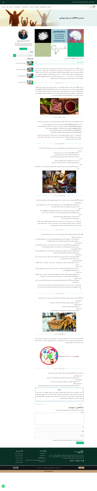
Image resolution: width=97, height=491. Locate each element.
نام (83, 426)
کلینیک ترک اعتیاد (65, 76)
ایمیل (82, 431)
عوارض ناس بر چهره (22, 82)
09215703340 (85, 2)
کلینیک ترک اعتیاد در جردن (21, 63)
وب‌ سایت (82, 435)
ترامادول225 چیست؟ (22, 76)
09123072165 (91, 2)
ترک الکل (73, 135)
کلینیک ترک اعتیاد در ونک (21, 69)
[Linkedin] (83, 460)
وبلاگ (80, 58)
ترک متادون (73, 221)
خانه (83, 58)
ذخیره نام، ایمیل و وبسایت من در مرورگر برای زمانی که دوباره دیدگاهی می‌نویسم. (68, 440)
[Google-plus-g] (81, 460)
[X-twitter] (79, 460)
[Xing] (74, 460)
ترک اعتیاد (73, 285)
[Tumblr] (76, 460)
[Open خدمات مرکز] (29, 7)
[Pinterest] (70, 460)
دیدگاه (82, 412)
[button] (36, 62)
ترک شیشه (68, 356)
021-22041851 (80, 2)
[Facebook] (77, 460)
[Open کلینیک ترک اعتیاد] (21, 7)
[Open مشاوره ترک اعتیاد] (13, 7)
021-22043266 (74, 2)
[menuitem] (3, 2)
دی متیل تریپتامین (70, 392)
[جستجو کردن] (14, 55)
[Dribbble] (72, 460)
